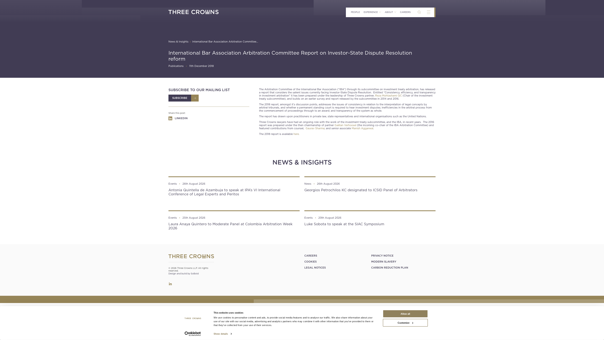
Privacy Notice (382, 255)
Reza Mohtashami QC (388, 95)
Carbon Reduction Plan (389, 267)
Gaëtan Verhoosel (345, 125)
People (355, 12)
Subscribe (179, 97)
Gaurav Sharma (315, 128)
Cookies (310, 261)
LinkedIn (170, 284)
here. (296, 134)
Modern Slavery (383, 261)
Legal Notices (315, 267)
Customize (403, 322)
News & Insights (178, 41)
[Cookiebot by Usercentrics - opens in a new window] (193, 334)
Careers (405, 12)
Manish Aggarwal (362, 128)
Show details (221, 333)
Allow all (405, 313)
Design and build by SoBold (183, 273)
